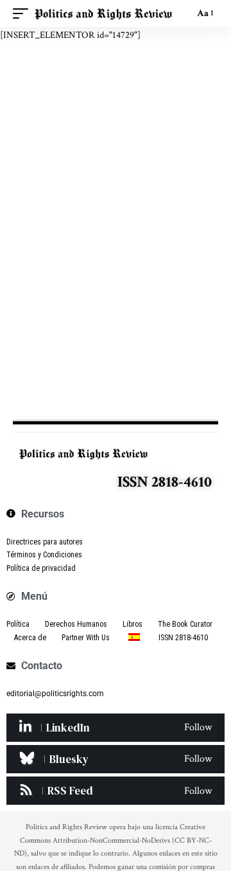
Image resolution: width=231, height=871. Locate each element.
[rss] (115, 791)
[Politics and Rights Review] (103, 13)
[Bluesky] (115, 759)
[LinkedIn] (115, 728)
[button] (24, 13)
